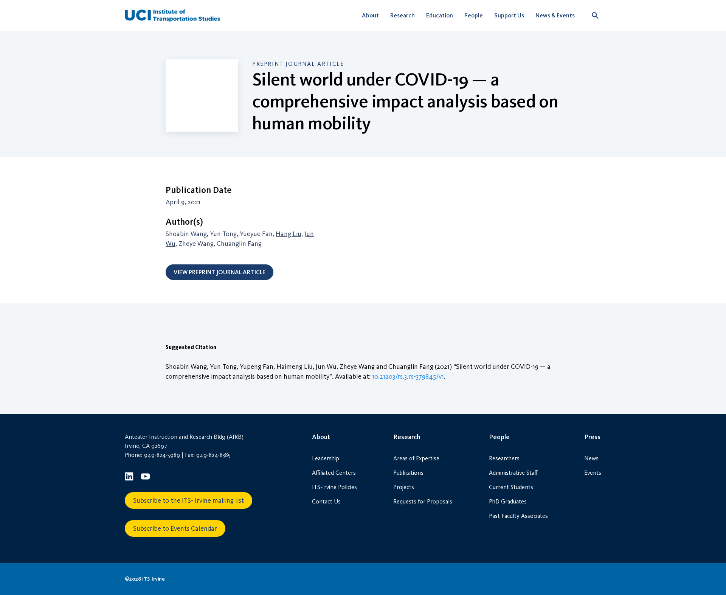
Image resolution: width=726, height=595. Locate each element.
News (591, 458)
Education (439, 15)
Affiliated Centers (334, 472)
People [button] (473, 15)
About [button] (370, 15)
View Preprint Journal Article (219, 272)
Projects (403, 487)
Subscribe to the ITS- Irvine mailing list (188, 500)
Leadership (325, 458)
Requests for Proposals (422, 501)
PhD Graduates (508, 501)
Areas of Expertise (416, 458)
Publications (408, 472)
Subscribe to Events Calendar (175, 528)
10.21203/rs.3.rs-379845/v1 (408, 376)
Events (592, 472)
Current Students (511, 487)
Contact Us (326, 501)
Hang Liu (288, 234)
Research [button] (402, 15)
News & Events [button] (555, 15)
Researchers (504, 458)
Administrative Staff (513, 472)
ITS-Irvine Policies (334, 487)
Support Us (509, 15)
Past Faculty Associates (518, 515)
